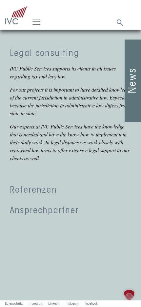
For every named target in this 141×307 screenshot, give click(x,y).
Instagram (73, 303)
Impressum (35, 303)
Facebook (91, 303)
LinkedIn (54, 303)
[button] (129, 295)
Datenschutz (14, 303)
